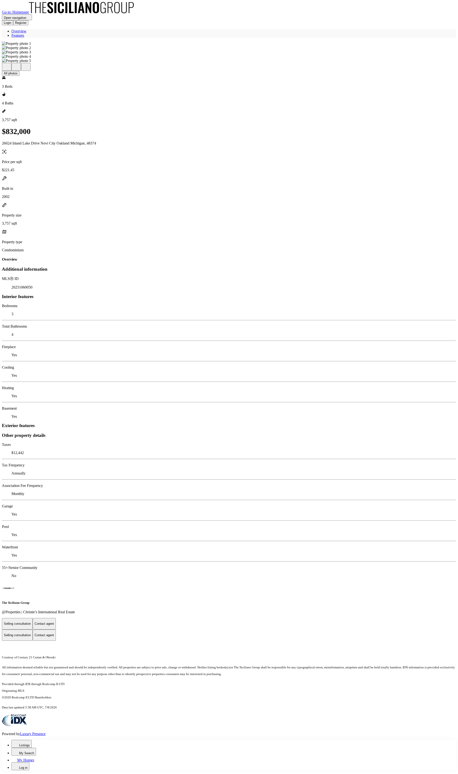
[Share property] (26, 67)
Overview (18, 31)
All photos (11, 73)
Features (17, 35)
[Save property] (16, 67)
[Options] (6, 67)
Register (20, 23)
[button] (229, 43)
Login (7, 23)
